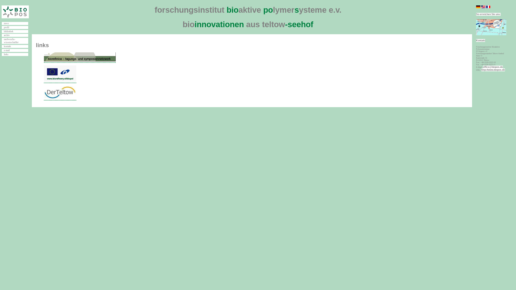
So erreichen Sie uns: (488, 14)
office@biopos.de (493, 67)
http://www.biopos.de (493, 69)
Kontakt (480, 40)
